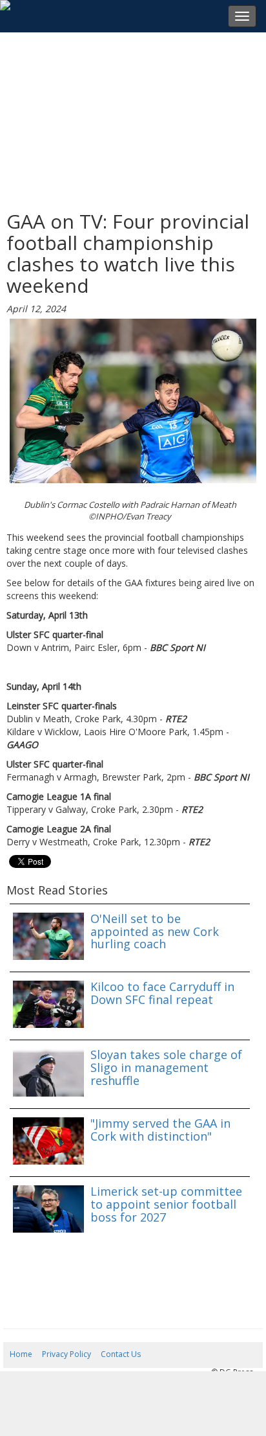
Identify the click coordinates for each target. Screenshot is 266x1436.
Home (21, 1354)
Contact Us (121, 1354)
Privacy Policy (66, 1354)
